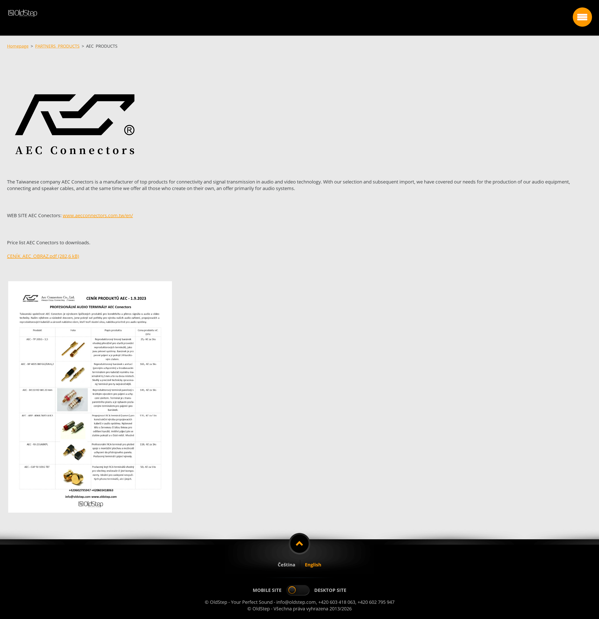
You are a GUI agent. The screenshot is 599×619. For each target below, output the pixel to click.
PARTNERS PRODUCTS (57, 46)
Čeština (286, 564)
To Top (299, 543)
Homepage (18, 46)
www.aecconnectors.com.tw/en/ (98, 215)
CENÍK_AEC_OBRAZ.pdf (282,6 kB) (43, 256)
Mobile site (267, 590)
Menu (582, 17)
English (313, 564)
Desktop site (330, 590)
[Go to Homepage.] (288, 15)
